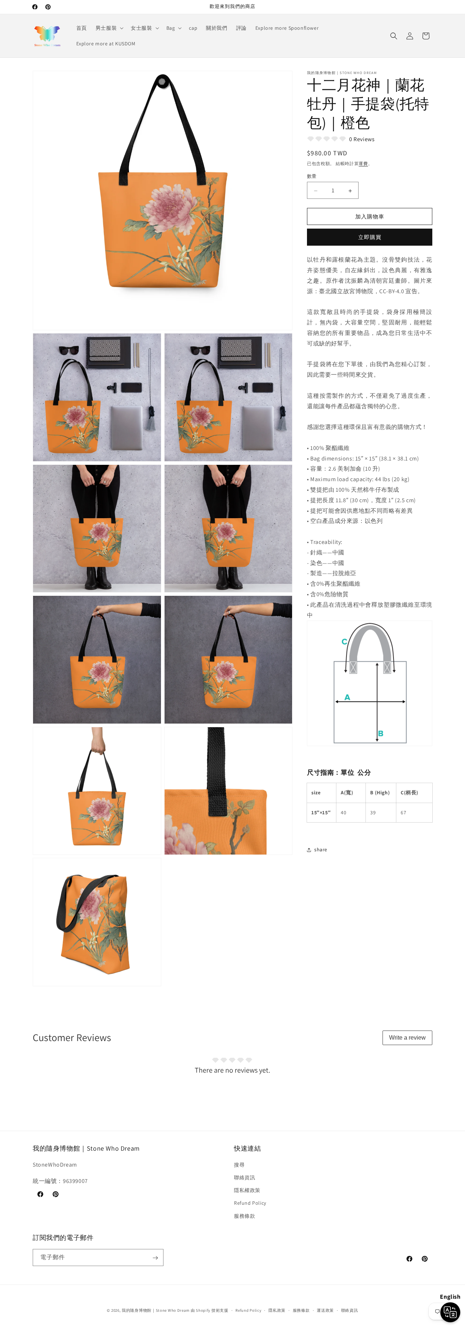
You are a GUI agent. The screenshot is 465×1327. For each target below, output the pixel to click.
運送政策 (325, 1309)
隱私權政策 (247, 1190)
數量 (312, 176)
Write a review (407, 1038)
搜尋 (239, 1165)
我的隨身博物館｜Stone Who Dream (156, 1310)
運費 (363, 163)
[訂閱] (155, 1257)
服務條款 (244, 1216)
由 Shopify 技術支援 (210, 1310)
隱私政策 (277, 1309)
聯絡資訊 (244, 1177)
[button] (108, 28)
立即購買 (369, 237)
